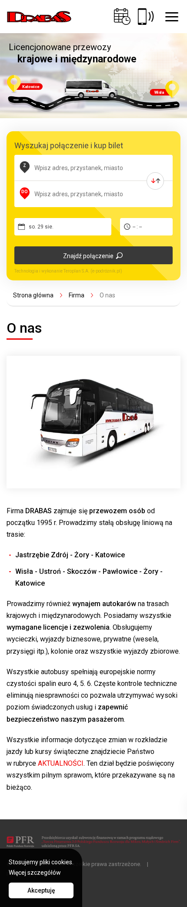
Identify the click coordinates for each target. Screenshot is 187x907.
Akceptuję (41, 890)
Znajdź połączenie (88, 255)
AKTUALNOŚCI (60, 763)
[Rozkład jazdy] (122, 16)
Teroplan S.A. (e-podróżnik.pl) (92, 271)
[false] (155, 181)
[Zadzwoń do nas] (146, 16)
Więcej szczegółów (35, 872)
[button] (171, 17)
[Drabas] (39, 16)
